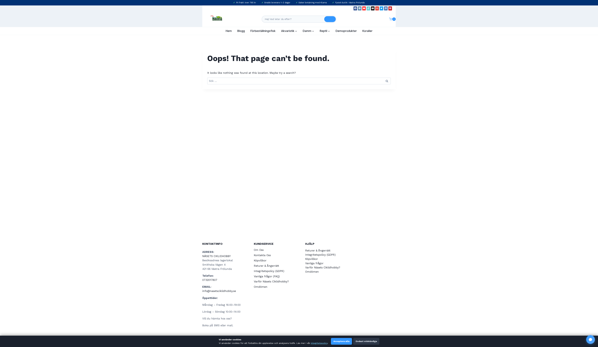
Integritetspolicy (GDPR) (269, 271)
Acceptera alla (341, 341)
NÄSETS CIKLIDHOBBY (216, 256)
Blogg (241, 31)
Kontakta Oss (262, 255)
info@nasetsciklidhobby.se (219, 291)
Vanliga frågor (314, 263)
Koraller (367, 31)
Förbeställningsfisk (262, 31)
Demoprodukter (346, 31)
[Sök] (330, 19)
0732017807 (209, 279)
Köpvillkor (260, 260)
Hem (229, 31)
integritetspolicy (319, 343)
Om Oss (259, 249)
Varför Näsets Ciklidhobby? (271, 281)
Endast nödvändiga (366, 341)
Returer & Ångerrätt (266, 265)
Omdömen (260, 286)
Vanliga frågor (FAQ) (267, 276)
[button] (590, 339)
